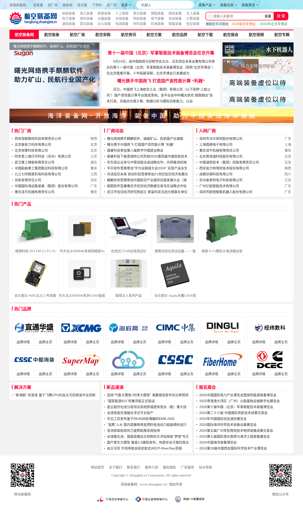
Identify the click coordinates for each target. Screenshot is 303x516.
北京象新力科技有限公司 (33, 144)
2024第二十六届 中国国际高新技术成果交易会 (233, 413)
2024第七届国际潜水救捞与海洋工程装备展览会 (234, 436)
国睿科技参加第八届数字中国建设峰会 (135, 150)
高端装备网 (17, 5)
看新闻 (67, 5)
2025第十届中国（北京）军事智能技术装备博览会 (236, 407)
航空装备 (51, 35)
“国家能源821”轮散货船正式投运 (131, 401)
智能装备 (175, 24)
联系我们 (133, 467)
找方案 (82, 5)
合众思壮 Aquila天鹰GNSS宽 (175, 295)
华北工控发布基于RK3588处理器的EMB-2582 (141, 419)
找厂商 (53, 5)
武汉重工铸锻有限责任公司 (34, 162)
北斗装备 (104, 24)
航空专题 (282, 35)
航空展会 (230, 35)
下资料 (97, 5)
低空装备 (193, 24)
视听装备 (86, 18)
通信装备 (68, 24)
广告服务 (187, 467)
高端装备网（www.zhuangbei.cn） (145, 484)
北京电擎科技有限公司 (31, 150)
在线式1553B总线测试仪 (128, 251)
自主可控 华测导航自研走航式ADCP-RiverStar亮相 (144, 448)
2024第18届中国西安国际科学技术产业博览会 (233, 448)
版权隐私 (169, 467)
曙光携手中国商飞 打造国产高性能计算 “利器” (161, 81)
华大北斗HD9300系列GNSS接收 (82, 295)
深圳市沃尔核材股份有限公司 (220, 138)
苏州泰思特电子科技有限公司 (220, 180)
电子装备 (68, 18)
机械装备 (157, 24)
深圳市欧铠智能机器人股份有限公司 (225, 192)
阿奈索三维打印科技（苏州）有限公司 (43, 156)
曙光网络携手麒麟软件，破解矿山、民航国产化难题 (145, 138)
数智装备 (104, 13)
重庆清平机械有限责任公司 (34, 192)
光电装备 (122, 18)
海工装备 (86, 13)
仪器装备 (104, 18)
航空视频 (256, 35)
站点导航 (205, 467)
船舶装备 (68, 13)
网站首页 (97, 467)
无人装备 (193, 13)
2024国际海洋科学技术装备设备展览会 (228, 424)
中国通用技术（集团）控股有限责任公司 (229, 162)
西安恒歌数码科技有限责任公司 (38, 138)
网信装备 (175, 13)
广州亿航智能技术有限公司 (219, 186)
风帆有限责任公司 (28, 180)
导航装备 (139, 18)
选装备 (38, 5)
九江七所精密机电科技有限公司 (38, 174)
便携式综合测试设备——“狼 (175, 251)
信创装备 (175, 18)
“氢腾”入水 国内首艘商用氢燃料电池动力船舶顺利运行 (147, 424)
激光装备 (139, 13)
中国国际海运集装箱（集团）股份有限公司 (46, 186)
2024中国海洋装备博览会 (218, 442)
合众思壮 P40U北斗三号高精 (35, 295)
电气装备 (157, 18)
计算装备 (193, 18)
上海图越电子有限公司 (215, 144)
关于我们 (115, 467)
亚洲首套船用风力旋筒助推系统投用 (133, 430)
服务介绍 (151, 467)
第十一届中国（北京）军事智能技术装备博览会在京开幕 (161, 53)
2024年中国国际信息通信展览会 (223, 419)
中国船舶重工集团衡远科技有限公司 (41, 168)
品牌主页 (45, 342)
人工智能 (122, 13)
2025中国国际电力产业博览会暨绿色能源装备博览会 (237, 395)
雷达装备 (86, 24)
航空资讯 (128, 35)
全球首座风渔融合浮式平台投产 (130, 413)
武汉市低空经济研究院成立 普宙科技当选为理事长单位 (147, 192)
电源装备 (122, 24)
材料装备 (139, 24)
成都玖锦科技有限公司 (215, 174)
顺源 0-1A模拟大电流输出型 (221, 251)
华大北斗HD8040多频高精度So (82, 251)
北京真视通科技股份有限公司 (220, 156)
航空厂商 (77, 35)
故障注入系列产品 (128, 295)
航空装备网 (24, 35)
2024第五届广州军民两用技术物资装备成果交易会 (236, 430)
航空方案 (154, 35)
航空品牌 (179, 35)
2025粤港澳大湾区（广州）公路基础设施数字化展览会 (239, 401)
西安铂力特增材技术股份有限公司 (224, 168)
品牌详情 (23, 342)
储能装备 (157, 13)
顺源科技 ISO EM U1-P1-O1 (35, 251)
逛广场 (111, 5)
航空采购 (103, 35)
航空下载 (205, 35)
